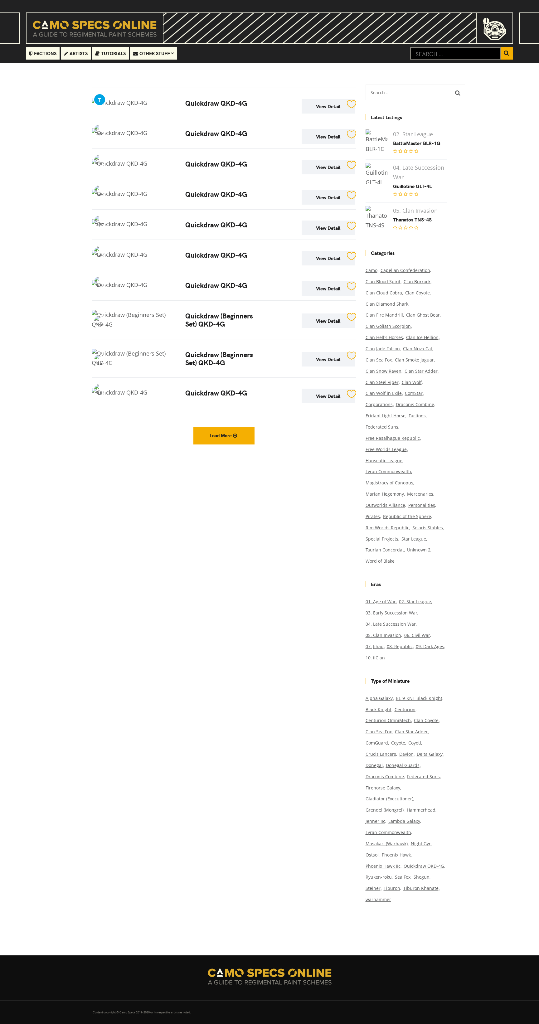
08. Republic (400, 646)
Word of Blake (380, 561)
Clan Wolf (412, 382)
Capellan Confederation (405, 270)
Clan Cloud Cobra (384, 293)
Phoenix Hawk (396, 855)
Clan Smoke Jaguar (414, 360)
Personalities (421, 505)
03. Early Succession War (391, 613)
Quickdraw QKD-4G (216, 103)
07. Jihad (375, 646)
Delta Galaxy (430, 754)
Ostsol (372, 855)
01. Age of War (381, 601)
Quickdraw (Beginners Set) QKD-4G (219, 319)
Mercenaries (420, 494)
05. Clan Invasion (383, 635)
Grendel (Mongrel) (385, 810)
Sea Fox (402, 877)
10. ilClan (375, 658)
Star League (413, 539)
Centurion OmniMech (388, 720)
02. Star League (415, 601)
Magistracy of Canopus (389, 483)
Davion (406, 754)
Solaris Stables (427, 528)
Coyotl (414, 743)
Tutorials (113, 53)
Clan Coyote (417, 293)
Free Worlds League (386, 449)
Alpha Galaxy (379, 698)
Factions (45, 53)
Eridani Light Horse (385, 416)
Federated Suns (382, 427)
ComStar (414, 393)
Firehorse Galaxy (383, 788)
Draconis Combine (415, 404)
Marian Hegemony (385, 494)
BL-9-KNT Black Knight (419, 698)
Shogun (422, 877)
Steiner (373, 888)
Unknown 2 (418, 550)
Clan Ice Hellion (422, 337)
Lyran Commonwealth (388, 471)
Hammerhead (421, 810)
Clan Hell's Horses (384, 337)
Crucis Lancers (381, 754)
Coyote (398, 743)
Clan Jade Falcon (383, 349)
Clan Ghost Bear (423, 315)
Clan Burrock (417, 281)
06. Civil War (417, 635)
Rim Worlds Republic (387, 528)
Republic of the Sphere (407, 516)
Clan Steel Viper (382, 382)
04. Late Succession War (391, 624)
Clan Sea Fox (379, 360)
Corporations (379, 404)
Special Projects (382, 539)
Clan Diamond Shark (387, 304)
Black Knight (378, 709)
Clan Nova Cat (417, 349)
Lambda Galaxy (404, 821)
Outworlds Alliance (385, 505)
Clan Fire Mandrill (384, 315)
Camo (371, 270)
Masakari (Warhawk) (387, 844)
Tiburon (392, 888)
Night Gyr (421, 844)
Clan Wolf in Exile (384, 393)
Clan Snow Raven (383, 371)
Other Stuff (154, 53)
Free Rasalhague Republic (393, 438)
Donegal (374, 765)
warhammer (378, 899)
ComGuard (377, 743)
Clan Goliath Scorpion (388, 326)
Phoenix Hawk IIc (383, 866)
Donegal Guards (403, 765)
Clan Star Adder (421, 371)
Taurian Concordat (385, 550)
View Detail (328, 106)
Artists (79, 53)
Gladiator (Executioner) (389, 799)
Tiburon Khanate (421, 888)
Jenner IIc (375, 821)
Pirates (373, 516)
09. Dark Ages (430, 646)
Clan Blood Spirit (383, 281)
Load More (221, 435)
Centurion (405, 709)
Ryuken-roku (379, 877)
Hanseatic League (384, 460)
